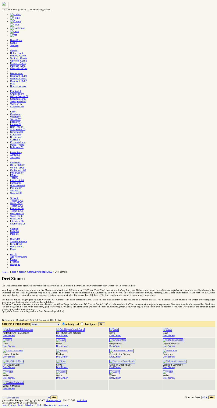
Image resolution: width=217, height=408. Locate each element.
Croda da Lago (17, 142)
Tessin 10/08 (16, 206)
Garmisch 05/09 (18, 76)
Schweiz (14, 198)
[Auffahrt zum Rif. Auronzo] (18, 329)
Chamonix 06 (17, 106)
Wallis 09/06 (16, 216)
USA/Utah (15, 239)
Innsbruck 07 (17, 172)
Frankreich (15, 91)
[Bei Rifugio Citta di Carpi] (70, 329)
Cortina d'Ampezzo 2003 (39, 272)
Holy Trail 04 (16, 127)
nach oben (82, 400)
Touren (12, 405)
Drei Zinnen (16, 137)
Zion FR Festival (18, 241)
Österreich (15, 162)
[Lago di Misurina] (173, 340)
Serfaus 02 (15, 190)
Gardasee (15, 114)
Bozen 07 (15, 122)
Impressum (63, 405)
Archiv (13, 254)
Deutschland (16, 73)
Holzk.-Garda (17, 53)
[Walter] (8, 371)
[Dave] (114, 329)
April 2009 (15, 155)
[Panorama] (170, 350)
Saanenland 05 (17, 223)
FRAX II (14, 175)
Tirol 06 (14, 178)
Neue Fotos (16, 40)
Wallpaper (15, 264)
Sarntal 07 (15, 119)
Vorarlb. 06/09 (17, 167)
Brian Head (16, 244)
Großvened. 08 (18, 170)
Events (13, 259)
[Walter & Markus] (13, 382)
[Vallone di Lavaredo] (174, 361)
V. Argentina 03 (17, 129)
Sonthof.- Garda (18, 58)
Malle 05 (14, 234)
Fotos (13, 272)
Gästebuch (30, 405)
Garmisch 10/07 (18, 78)
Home (5, 272)
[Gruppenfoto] (117, 340)
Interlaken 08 (17, 208)
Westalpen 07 (17, 213)
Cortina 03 (15, 134)
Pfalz (12, 83)
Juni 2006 (15, 157)
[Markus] (62, 350)
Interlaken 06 (17, 221)
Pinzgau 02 (16, 188)
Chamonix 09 (17, 94)
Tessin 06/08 (16, 211)
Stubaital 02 (16, 193)
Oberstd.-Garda (18, 60)
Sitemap (14, 45)
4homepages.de (53, 400)
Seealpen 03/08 (18, 101)
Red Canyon (16, 246)
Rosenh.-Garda (18, 63)
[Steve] (61, 361)
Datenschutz (50, 405)
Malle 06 (14, 231)
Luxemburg (16, 152)
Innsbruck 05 (17, 180)
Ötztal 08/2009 (17, 165)
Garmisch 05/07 (18, 81)
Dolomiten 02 (17, 147)
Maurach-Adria (17, 65)
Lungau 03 (15, 183)
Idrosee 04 (15, 124)
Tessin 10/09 (16, 200)
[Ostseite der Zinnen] (121, 350)
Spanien (14, 228)
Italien (13, 111)
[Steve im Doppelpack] (122, 361)
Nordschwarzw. (18, 86)
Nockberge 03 (17, 185)
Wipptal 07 (15, 116)
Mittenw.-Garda (18, 55)
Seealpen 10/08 (18, 99)
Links (39, 405)
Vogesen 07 (16, 104)
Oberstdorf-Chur (18, 68)
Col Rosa (15, 139)
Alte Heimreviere (18, 256)
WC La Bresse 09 (19, 96)
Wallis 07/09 (16, 203)
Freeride (14, 262)
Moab (13, 249)
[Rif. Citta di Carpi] (13, 361)
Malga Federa (17, 144)
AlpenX (13, 50)
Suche (13, 43)
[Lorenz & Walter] (13, 350)
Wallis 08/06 (16, 218)
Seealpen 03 (16, 132)
